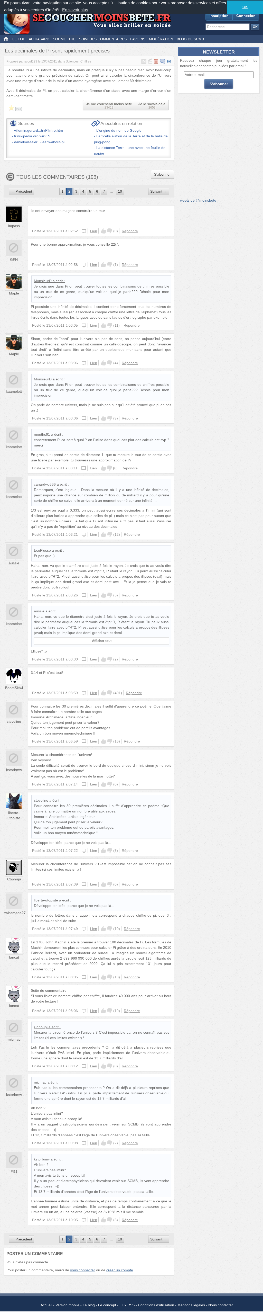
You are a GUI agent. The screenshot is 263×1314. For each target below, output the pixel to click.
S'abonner (162, 174)
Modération (161, 39)
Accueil (46, 1305)
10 (120, 191)
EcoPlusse (42, 550)
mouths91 (42, 434)
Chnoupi (14, 879)
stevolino (14, 721)
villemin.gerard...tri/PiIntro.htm (38, 130)
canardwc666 (45, 484)
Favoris (137, 39)
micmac (14, 1039)
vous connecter (82, 1270)
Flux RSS (127, 1305)
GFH (14, 259)
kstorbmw (14, 770)
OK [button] (245, 7)
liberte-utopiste (46, 900)
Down (109, 231)
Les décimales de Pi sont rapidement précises (57, 50)
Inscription (219, 16)
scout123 (30, 61)
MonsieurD (43, 281)
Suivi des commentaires (103, 39)
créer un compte (119, 1270)
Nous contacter (220, 1305)
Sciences (72, 61)
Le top (18, 39)
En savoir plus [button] (75, 10)
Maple (14, 293)
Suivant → (158, 191)
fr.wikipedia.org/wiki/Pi (32, 136)
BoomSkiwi (14, 688)
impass (14, 226)
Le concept (107, 1305)
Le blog (89, 1305)
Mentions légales (191, 1305)
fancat (14, 957)
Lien (93, 231)
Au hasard (39, 39)
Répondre (130, 231)
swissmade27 (15, 913)
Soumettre (64, 39)
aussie (14, 563)
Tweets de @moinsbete (197, 200)
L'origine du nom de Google (119, 130)
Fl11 (14, 1171)
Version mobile (67, 1305)
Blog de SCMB (190, 39)
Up (103, 231)
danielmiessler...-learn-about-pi (39, 142)
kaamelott (14, 391)
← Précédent (21, 191)
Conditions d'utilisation (156, 1305)
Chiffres (85, 61)
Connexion (246, 16)
